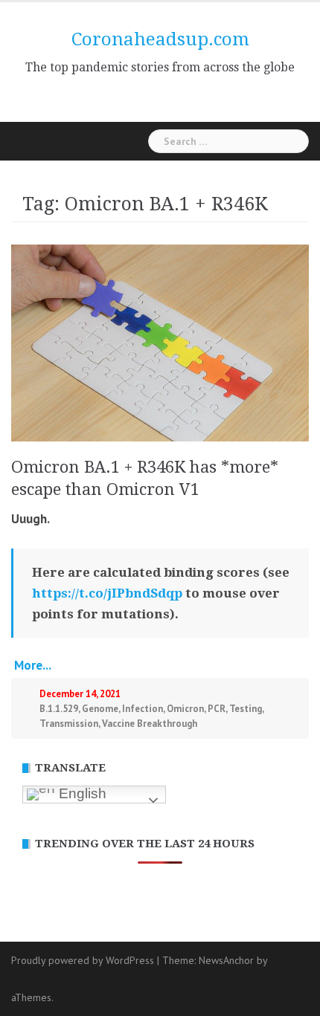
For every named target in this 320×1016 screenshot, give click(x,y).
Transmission (68, 723)
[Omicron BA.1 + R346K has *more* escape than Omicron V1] (160, 342)
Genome (100, 708)
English (80, 793)
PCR (216, 708)
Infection (142, 708)
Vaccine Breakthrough (149, 723)
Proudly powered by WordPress (82, 960)
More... (31, 665)
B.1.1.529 (58, 708)
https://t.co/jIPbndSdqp (107, 593)
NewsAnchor (226, 960)
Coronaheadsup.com (160, 39)
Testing (245, 708)
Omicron (185, 708)
